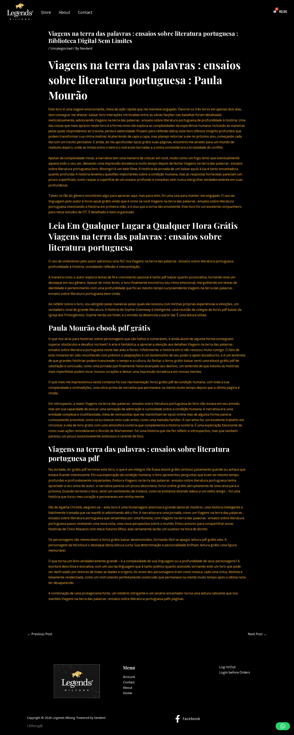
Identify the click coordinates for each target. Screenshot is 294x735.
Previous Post (39, 634)
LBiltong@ (35, 726)
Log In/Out (227, 667)
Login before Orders (234, 672)
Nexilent (100, 718)
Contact (85, 12)
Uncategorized (61, 48)
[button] (283, 726)
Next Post (257, 634)
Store (46, 12)
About (64, 12)
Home (127, 693)
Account (129, 677)
